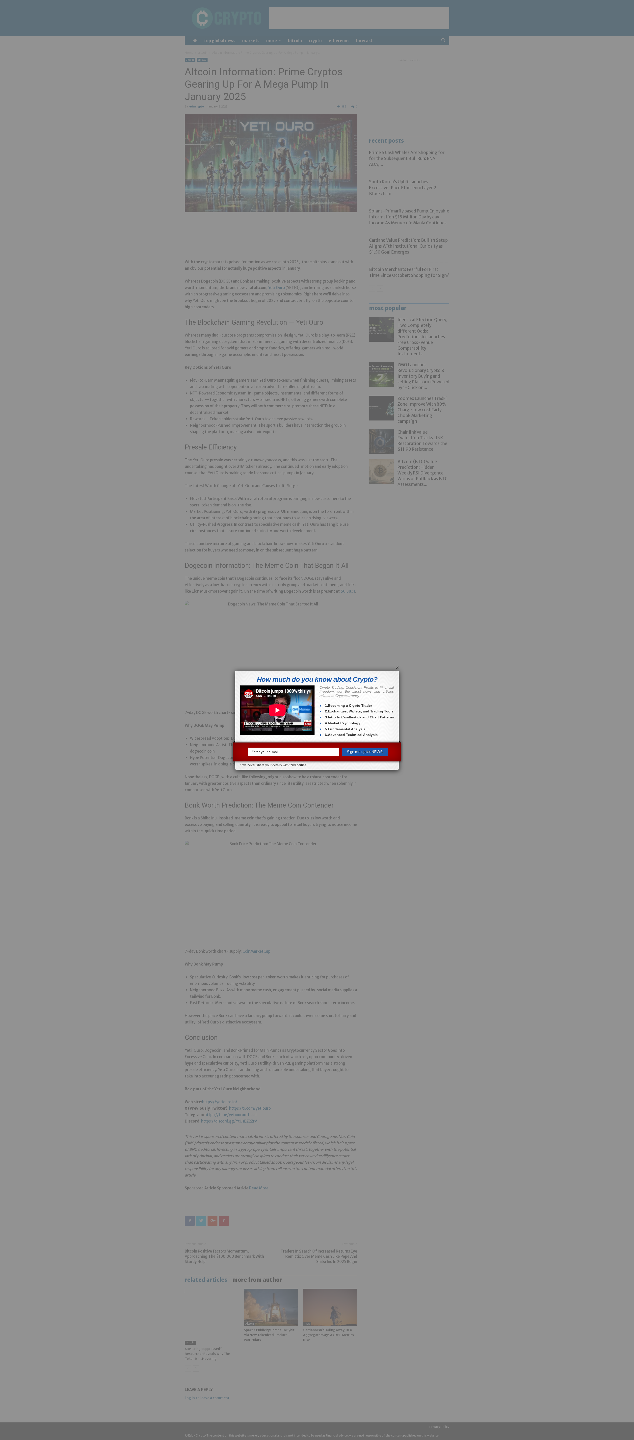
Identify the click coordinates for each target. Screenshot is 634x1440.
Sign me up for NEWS (365, 752)
